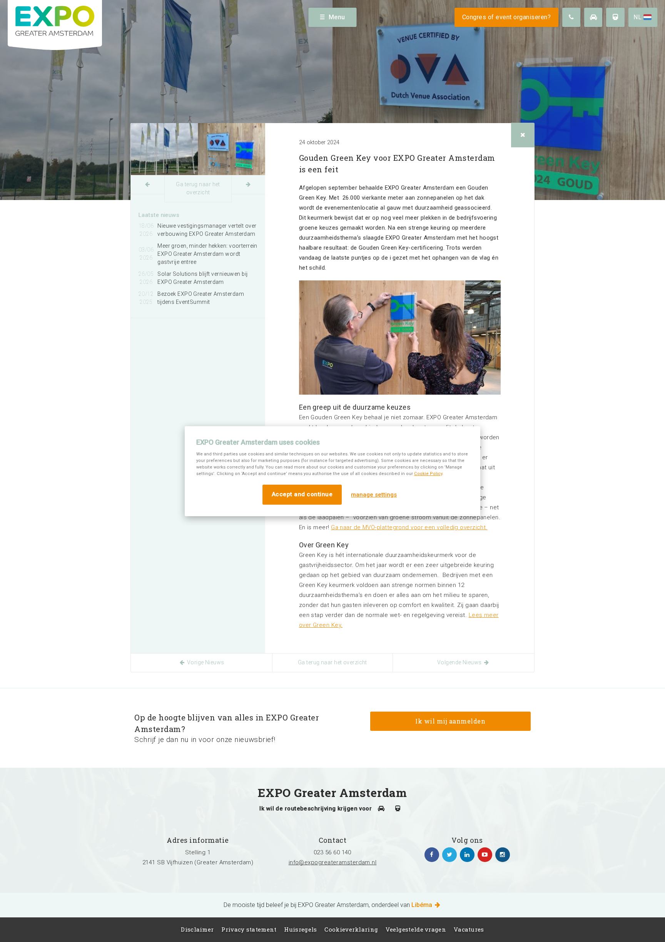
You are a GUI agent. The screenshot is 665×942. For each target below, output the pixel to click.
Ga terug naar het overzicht (198, 188)
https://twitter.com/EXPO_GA (449, 854)
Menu (337, 17)
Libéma (422, 905)
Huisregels (300, 929)
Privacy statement (248, 929)
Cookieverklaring (351, 929)
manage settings (374, 494)
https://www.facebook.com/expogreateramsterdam (431, 854)
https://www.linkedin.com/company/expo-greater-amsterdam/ (467, 854)
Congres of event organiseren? (506, 17)
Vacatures (469, 929)
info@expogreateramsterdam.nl (333, 862)
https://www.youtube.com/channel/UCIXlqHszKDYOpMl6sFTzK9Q (485, 854)
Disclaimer (197, 929)
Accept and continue (302, 494)
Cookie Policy (428, 473)
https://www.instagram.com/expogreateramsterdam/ (502, 854)
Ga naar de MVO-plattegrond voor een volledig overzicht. (409, 527)
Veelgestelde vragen (416, 929)
